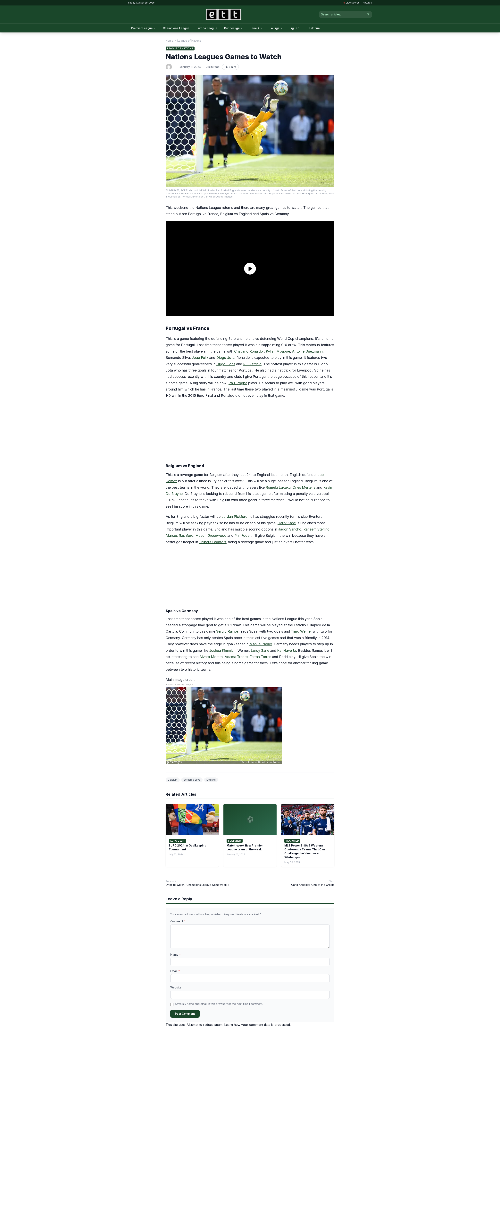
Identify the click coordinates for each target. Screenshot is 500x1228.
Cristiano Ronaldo (248, 351)
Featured (234, 840)
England (211, 779)
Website (175, 987)
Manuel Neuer (260, 644)
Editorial (315, 28)
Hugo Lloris (225, 364)
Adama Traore (236, 657)
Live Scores (353, 2)
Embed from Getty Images (179, 684)
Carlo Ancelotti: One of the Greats (312, 884)
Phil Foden (242, 535)
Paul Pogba (238, 383)
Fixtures (367, 2)
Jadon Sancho (289, 529)
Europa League (206, 28)
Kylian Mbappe (278, 351)
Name (175, 954)
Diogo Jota (225, 357)
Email (175, 971)
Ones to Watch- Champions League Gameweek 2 (197, 884)
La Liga (274, 28)
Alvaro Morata (211, 657)
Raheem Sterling (316, 529)
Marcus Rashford (179, 535)
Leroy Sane (260, 650)
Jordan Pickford (234, 516)
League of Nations (189, 40)
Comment (178, 921)
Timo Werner (301, 631)
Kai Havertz (286, 650)
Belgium (172, 779)
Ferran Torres (260, 657)
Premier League (142, 28)
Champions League (176, 28)
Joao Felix (200, 357)
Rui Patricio (252, 364)
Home (169, 40)
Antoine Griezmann (307, 351)
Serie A (254, 28)
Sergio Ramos (227, 631)
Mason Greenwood (210, 535)
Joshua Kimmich (222, 650)
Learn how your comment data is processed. (257, 1025)
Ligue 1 (294, 28)
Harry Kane (287, 523)
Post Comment (185, 1013)
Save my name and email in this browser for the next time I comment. (219, 1003)
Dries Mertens (304, 487)
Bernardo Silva (192, 779)
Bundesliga (232, 28)
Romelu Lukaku (278, 487)
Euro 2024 (177, 840)
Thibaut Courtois (212, 542)
